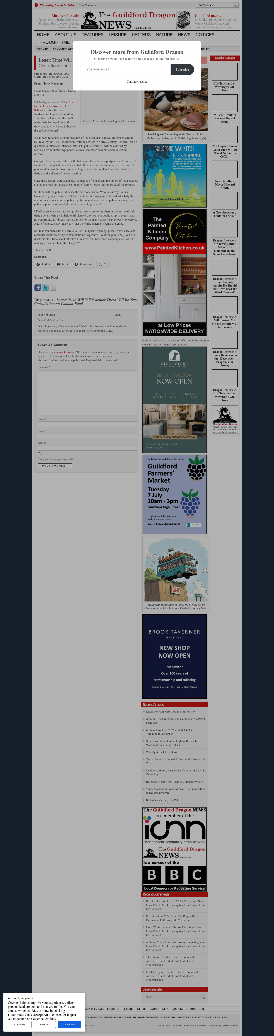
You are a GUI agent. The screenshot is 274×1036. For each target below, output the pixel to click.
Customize (19, 1024)
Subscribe (182, 69)
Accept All (69, 1024)
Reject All (44, 1024)
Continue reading (137, 81)
